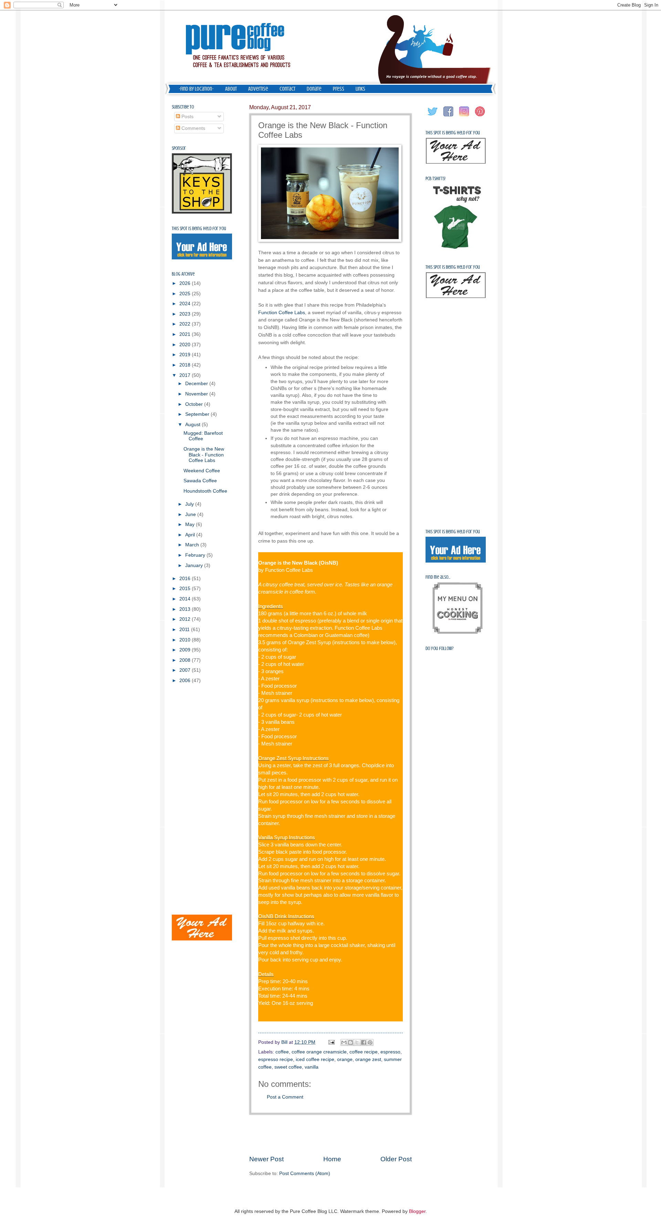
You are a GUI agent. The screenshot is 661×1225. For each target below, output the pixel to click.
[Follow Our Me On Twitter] (433, 116)
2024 (185, 303)
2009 (185, 649)
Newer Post (266, 1159)
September (198, 414)
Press (338, 89)
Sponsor (179, 148)
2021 (185, 334)
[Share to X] (357, 1042)
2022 (185, 324)
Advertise (258, 89)
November (197, 394)
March (192, 544)
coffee (282, 1051)
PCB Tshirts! (435, 178)
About (231, 89)
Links (360, 89)
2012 (185, 619)
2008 (185, 660)
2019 (185, 354)
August (193, 424)
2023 (185, 314)
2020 (185, 344)
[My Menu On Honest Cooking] (457, 632)
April (190, 534)
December (197, 383)
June (191, 514)
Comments (192, 128)
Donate (314, 89)
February (196, 555)
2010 (185, 639)
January (194, 565)
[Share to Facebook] (363, 1042)
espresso (390, 1051)
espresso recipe (275, 1059)
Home (332, 1159)
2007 (185, 670)
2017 (185, 375)
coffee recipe (363, 1051)
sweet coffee (288, 1067)
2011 (185, 629)
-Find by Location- (196, 89)
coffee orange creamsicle (319, 1051)
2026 (185, 283)
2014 (185, 598)
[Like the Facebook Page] (448, 116)
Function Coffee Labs (281, 312)
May (190, 524)
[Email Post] (331, 1042)
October (194, 404)
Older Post (396, 1159)
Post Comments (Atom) (304, 1173)
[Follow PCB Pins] (480, 116)
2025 (185, 293)
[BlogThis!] (350, 1042)
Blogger (417, 1211)
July (190, 504)
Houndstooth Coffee (205, 491)
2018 (185, 365)
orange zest (368, 1059)
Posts (186, 116)
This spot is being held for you (199, 228)
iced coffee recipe (315, 1059)
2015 (185, 588)
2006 (185, 680)
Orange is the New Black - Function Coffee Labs (203, 454)
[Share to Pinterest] (370, 1042)
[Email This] (343, 1042)
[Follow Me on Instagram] (464, 116)
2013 (185, 609)
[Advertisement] (330, 1134)
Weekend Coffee (201, 470)
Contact (287, 89)
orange (345, 1059)
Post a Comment (285, 1097)
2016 (185, 578)
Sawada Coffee (200, 480)
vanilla (311, 1067)
